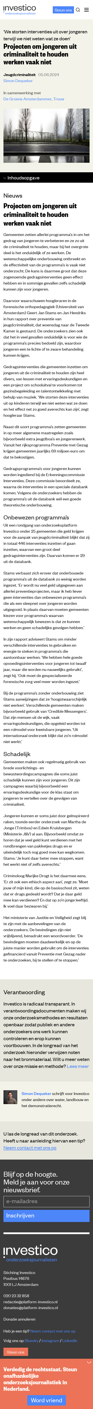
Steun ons (63, 9)
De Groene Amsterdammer (27, 98)
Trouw (58, 98)
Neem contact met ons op (29, 1147)
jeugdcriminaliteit (20, 74)
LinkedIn (69, 1340)
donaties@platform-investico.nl (30, 1307)
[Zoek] (79, 10)
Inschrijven (20, 1215)
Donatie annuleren (19, 1318)
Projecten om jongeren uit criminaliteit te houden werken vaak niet (40, 213)
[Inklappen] (89, 1362)
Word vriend (46, 1400)
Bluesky (31, 1340)
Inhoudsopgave (24, 177)
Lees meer (78, 1066)
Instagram (50, 1340)
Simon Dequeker (18, 80)
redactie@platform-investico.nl (30, 1301)
